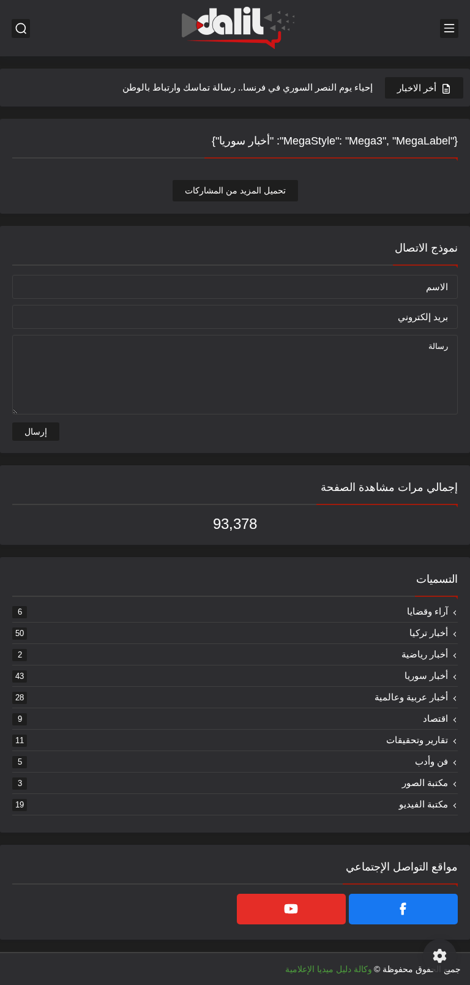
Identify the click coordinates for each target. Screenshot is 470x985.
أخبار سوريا (231, 675)
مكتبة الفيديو (231, 804)
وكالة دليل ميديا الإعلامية (328, 969)
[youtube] (291, 909)
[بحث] (21, 28)
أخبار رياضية (233, 654)
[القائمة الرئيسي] (449, 28)
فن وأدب (233, 761)
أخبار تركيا (231, 632)
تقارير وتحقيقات (231, 740)
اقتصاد (233, 718)
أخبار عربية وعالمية (231, 697)
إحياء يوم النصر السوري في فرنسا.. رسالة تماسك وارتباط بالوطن (247, 87)
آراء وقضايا (233, 611)
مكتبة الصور (233, 782)
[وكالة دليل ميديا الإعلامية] (235, 28)
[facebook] (403, 909)
